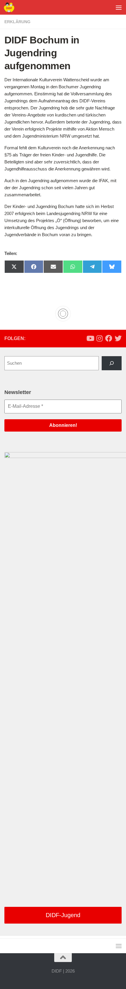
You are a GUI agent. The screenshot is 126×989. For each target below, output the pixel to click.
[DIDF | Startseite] (11, 7)
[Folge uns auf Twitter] (118, 338)
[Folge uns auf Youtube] (89, 338)
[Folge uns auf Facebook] (108, 338)
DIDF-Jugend (63, 915)
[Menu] (118, 7)
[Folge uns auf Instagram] (99, 338)
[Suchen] (112, 363)
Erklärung (17, 21)
